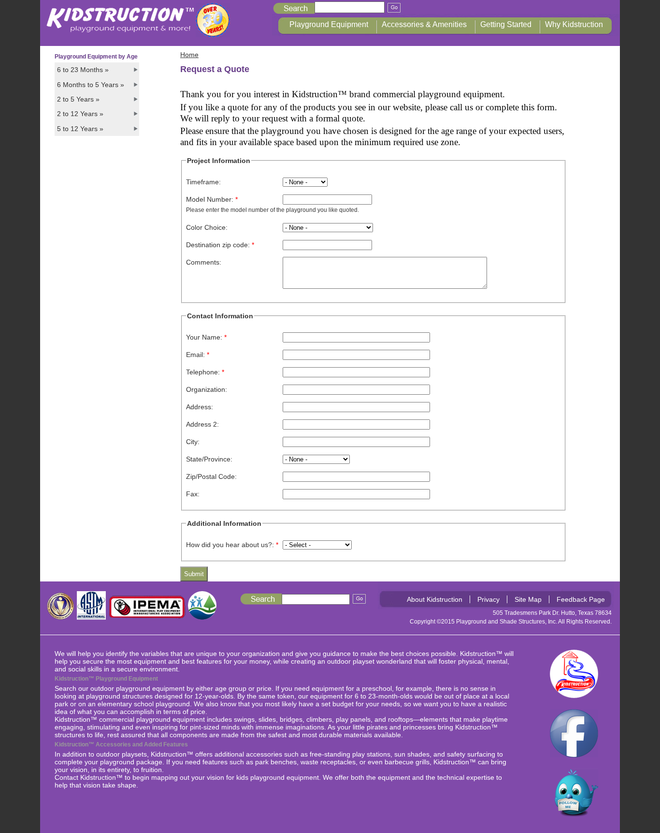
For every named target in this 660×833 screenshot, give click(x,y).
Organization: (206, 389)
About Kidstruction (434, 599)
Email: (197, 354)
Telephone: (205, 372)
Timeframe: (203, 182)
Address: (199, 407)
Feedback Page (581, 599)
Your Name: (206, 337)
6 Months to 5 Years (90, 85)
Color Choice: (207, 227)
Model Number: (212, 199)
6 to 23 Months (83, 70)
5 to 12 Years (80, 129)
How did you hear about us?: (232, 545)
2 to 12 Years (80, 114)
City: (193, 442)
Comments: (203, 262)
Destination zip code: (220, 245)
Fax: (193, 494)
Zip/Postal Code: (211, 476)
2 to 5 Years (78, 99)
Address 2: (202, 424)
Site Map (528, 599)
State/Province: (209, 459)
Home (189, 55)
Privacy (488, 599)
